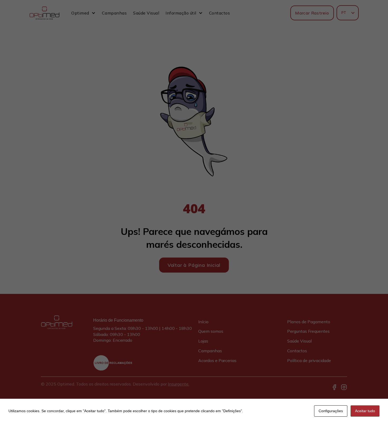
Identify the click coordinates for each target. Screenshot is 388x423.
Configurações (331, 411)
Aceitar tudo (365, 411)
